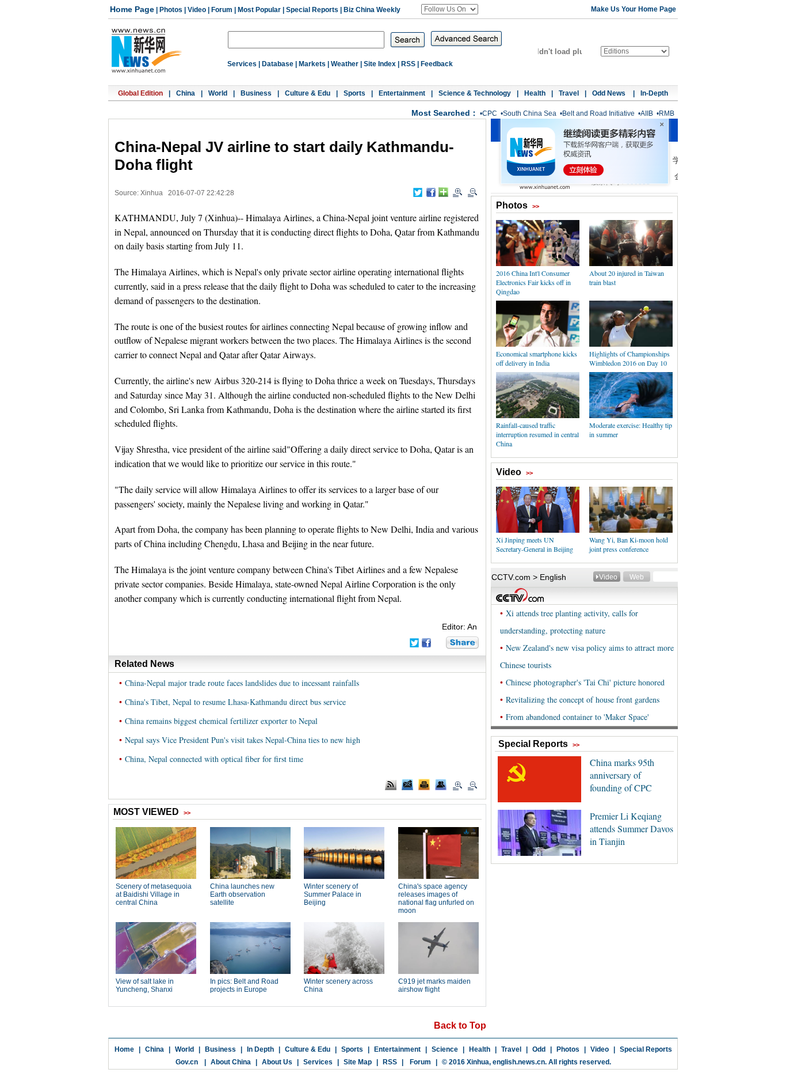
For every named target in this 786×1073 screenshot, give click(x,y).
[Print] (424, 784)
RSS (408, 64)
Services (242, 64)
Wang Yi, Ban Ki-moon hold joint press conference (628, 544)
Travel (569, 93)
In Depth (260, 1049)
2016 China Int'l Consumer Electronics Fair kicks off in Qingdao (533, 282)
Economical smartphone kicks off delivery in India (536, 358)
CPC (489, 113)
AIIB (646, 113)
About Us (277, 1062)
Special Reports (312, 10)
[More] (443, 192)
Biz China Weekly (372, 10)
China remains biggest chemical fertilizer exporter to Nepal (221, 720)
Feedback (437, 64)
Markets (312, 64)
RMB (666, 113)
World (217, 93)
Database (277, 64)
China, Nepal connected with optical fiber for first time (214, 758)
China (185, 93)
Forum (221, 10)
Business (256, 93)
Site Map (358, 1062)
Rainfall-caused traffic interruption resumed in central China (537, 434)
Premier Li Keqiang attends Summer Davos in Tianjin (631, 828)
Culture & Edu (307, 93)
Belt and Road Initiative (598, 113)
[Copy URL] (441, 784)
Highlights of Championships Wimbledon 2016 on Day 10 (629, 358)
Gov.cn (186, 1062)
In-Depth (654, 93)
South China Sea (529, 113)
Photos (170, 10)
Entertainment (402, 93)
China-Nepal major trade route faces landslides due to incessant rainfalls (242, 682)
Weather (344, 64)
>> (535, 206)
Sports (354, 93)
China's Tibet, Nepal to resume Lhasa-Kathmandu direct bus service (235, 701)
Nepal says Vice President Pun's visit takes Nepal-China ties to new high (242, 739)
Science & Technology (474, 93)
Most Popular (259, 10)
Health (534, 93)
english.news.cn (519, 1062)
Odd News (609, 93)
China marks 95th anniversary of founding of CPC (622, 775)
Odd (538, 1049)
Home (124, 1049)
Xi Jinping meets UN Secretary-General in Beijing (534, 544)
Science (445, 1049)
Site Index (380, 64)
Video (197, 10)
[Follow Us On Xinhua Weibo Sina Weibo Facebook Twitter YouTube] (449, 9)
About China (231, 1062)
